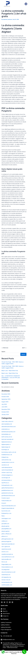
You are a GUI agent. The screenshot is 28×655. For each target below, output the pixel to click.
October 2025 (5, 396)
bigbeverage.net (6, 447)
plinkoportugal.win (6, 541)
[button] (26, 4)
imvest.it (4, 503)
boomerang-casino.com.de (9, 452)
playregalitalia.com (6, 528)
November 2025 (6, 394)
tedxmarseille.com (6, 559)
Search (3, 351)
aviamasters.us (5, 429)
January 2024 (5, 414)
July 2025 (4, 404)
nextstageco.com (6, 518)
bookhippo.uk (5, 449)
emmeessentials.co (7, 480)
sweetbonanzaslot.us (7, 554)
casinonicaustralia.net (7, 470)
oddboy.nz (4, 521)
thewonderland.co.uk (7, 567)
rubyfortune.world (6, 549)
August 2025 (5, 401)
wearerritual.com (6, 574)
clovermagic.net (6, 477)
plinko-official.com (6, 533)
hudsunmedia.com (6, 500)
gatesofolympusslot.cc (8, 488)
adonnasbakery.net (7, 424)
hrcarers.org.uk (6, 498)
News (3, 516)
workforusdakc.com (7, 585)
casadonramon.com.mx (8, 462)
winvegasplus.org (6, 577)
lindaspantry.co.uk (6, 513)
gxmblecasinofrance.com (8, 495)
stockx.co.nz (5, 551)
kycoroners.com (6, 511)
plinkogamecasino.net (7, 539)
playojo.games (5, 526)
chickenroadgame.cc (7, 475)
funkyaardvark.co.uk (7, 485)
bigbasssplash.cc (6, 444)
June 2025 (4, 407)
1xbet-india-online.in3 (7, 421)
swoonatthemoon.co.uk (8, 556)
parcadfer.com (5, 523)
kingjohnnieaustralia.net (8, 508)
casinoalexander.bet (7, 467)
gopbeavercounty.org (7, 493)
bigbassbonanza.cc (7, 442)
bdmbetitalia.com (6, 434)
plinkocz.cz (5, 536)
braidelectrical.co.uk (7, 454)
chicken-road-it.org (7, 472)
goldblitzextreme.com (7, 490)
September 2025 (6, 399)
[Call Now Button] (24, 652)
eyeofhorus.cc (5, 482)
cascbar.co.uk (5, 465)
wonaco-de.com (6, 579)
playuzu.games (5, 531)
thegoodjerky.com (6, 564)
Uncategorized (5, 569)
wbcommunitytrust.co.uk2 (8, 572)
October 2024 (5, 412)
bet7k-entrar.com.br (7, 437)
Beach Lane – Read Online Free (10, 370)
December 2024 (6, 409)
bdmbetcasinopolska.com (8, 431)
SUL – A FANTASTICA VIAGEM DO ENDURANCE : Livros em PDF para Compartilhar (11, 377)
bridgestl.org (5, 457)
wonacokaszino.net (7, 582)
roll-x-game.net (6, 546)
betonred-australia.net (7, 439)
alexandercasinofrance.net (9, 426)
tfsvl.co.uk (4, 562)
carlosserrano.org (6, 459)
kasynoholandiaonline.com (9, 505)
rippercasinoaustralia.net (8, 544)
